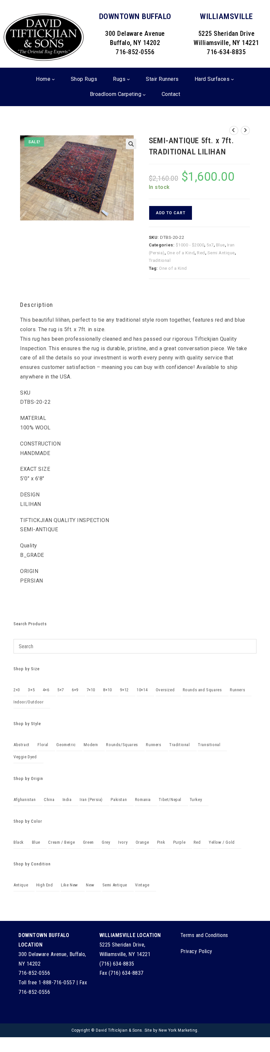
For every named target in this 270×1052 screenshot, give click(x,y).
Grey (106, 842)
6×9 (75, 689)
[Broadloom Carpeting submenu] (144, 94)
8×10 (107, 689)
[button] (131, 144)
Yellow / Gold (222, 842)
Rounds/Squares (122, 744)
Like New (69, 884)
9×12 (124, 689)
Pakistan (119, 799)
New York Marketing (178, 1030)
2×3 (17, 689)
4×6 (46, 689)
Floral (43, 744)
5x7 (210, 244)
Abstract (22, 744)
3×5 (31, 689)
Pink (161, 842)
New (90, 884)
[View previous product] (233, 130)
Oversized (165, 689)
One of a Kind (181, 252)
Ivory (122, 842)
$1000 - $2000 (190, 244)
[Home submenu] (53, 79)
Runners (237, 689)
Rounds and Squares (202, 689)
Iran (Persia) (91, 799)
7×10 (91, 689)
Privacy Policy (196, 951)
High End (44, 884)
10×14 (142, 689)
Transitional (209, 744)
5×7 (60, 689)
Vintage (142, 884)
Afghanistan (25, 799)
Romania (143, 799)
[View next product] (245, 130)
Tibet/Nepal (170, 799)
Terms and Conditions (204, 935)
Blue (220, 244)
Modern (91, 744)
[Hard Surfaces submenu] (232, 79)
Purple (179, 842)
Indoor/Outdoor (28, 701)
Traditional (160, 260)
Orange (142, 842)
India (67, 799)
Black (19, 842)
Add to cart (170, 213)
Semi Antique (221, 252)
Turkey (196, 799)
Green (88, 842)
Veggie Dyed (25, 756)
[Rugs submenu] (128, 79)
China (49, 799)
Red (201, 252)
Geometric (65, 744)
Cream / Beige (61, 842)
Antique (21, 884)
